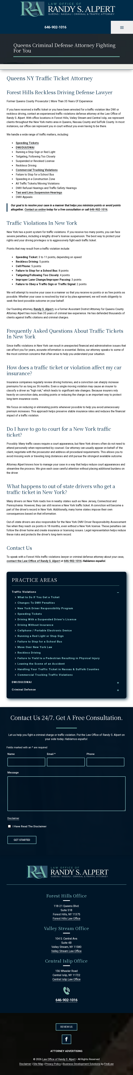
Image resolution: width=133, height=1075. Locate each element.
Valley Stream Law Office (66, 951)
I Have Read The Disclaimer (30, 826)
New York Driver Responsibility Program (45, 608)
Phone (91, 754)
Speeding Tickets (27, 143)
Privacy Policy (53, 1063)
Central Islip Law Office (66, 979)
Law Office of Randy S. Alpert (59, 1059)
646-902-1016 (55, 27)
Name (11, 754)
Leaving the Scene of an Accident (41, 664)
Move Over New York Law (34, 647)
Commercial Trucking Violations (37, 170)
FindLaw (109, 1063)
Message (13, 772)
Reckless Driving (29, 652)
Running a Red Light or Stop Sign (40, 636)
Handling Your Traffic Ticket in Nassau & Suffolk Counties (58, 669)
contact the (33, 561)
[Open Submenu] (118, 592)
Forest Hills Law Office (66, 918)
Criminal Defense (24, 689)
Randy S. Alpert (43, 309)
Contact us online (35, 209)
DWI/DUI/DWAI (25, 147)
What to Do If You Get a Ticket (38, 597)
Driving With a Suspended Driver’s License (47, 619)
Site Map (38, 1063)
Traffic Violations (24, 591)
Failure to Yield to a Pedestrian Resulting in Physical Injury (58, 658)
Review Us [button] (66, 1026)
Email (51, 754)
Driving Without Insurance (35, 625)
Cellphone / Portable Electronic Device (44, 630)
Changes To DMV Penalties (36, 603)
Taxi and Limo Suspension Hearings (39, 192)
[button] (122, 27)
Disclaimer (13, 818)
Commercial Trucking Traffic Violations (45, 675)
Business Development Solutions (81, 1063)
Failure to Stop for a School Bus (39, 641)
